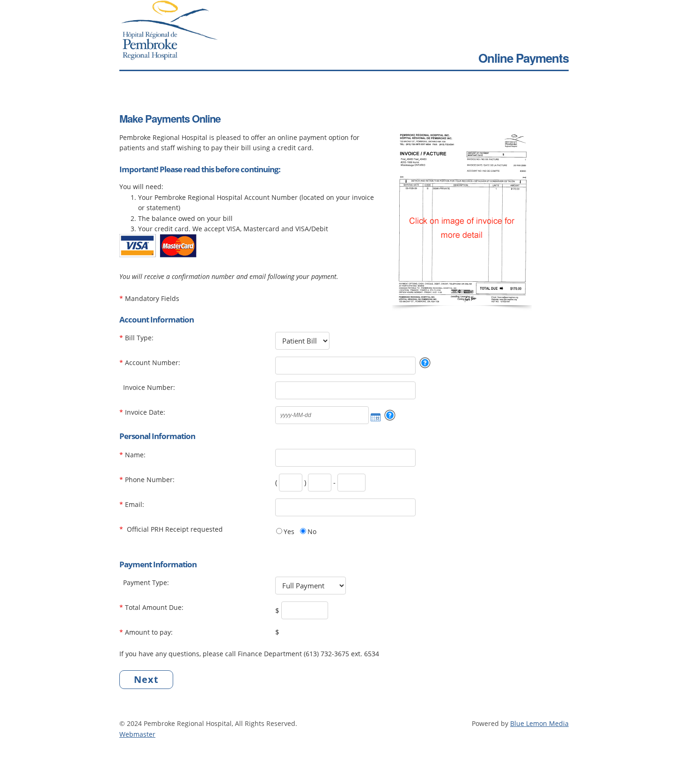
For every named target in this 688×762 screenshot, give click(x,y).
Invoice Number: (149, 387)
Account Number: (152, 362)
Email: (134, 504)
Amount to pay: (149, 632)
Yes (289, 531)
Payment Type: (146, 582)
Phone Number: (150, 479)
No (311, 531)
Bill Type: (139, 337)
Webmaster (137, 734)
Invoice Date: (145, 412)
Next (146, 679)
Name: (135, 454)
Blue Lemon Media (539, 723)
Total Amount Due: (154, 607)
